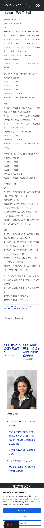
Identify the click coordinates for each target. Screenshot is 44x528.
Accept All (22, 510)
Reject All (22, 523)
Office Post (9, 306)
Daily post (15, 308)
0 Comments (23, 308)
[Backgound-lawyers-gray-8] (22, 371)
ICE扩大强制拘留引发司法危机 (12, 348)
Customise (22, 516)
